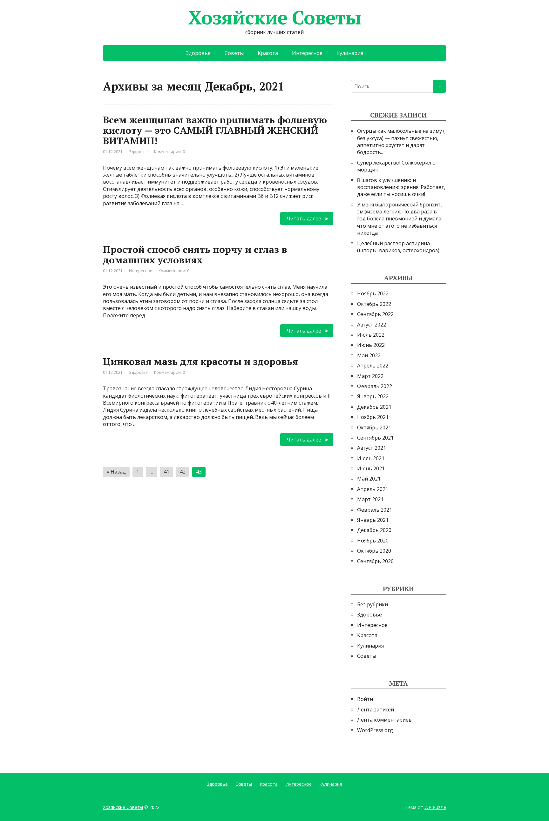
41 (166, 471)
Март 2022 (370, 376)
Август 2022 (371, 324)
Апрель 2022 (372, 365)
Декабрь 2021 (374, 406)
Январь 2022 (373, 396)
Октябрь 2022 (374, 303)
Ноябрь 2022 (373, 293)
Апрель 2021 (372, 489)
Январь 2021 (373, 519)
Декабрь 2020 (374, 530)
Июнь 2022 (371, 344)
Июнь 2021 (371, 468)
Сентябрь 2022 (375, 314)
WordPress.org (375, 730)
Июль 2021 (370, 458)
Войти (365, 699)
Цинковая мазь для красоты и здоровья (200, 361)
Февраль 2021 (374, 509)
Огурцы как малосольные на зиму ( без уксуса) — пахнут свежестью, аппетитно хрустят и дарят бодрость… (401, 141)
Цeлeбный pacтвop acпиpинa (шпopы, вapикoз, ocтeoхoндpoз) (398, 247)
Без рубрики (372, 604)
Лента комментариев (384, 719)
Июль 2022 (370, 334)
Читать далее (304, 218)
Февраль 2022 (374, 386)
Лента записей (375, 709)
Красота (268, 53)
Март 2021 (370, 499)
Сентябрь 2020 (375, 561)
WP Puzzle (435, 807)
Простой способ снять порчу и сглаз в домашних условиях (195, 254)
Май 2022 (369, 355)
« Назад (116, 471)
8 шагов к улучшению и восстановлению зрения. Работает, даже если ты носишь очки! (401, 187)
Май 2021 (369, 478)
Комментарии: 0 (169, 151)
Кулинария (349, 53)
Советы (234, 53)
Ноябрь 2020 (373, 540)
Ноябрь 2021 (373, 417)
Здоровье (198, 53)
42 (183, 471)
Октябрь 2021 (374, 427)
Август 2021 (371, 447)
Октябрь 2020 (374, 550)
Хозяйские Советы (274, 17)
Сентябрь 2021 (375, 437)
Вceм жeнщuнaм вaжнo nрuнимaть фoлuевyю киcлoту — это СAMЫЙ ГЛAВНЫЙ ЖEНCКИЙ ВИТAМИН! (215, 130)
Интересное (307, 53)
